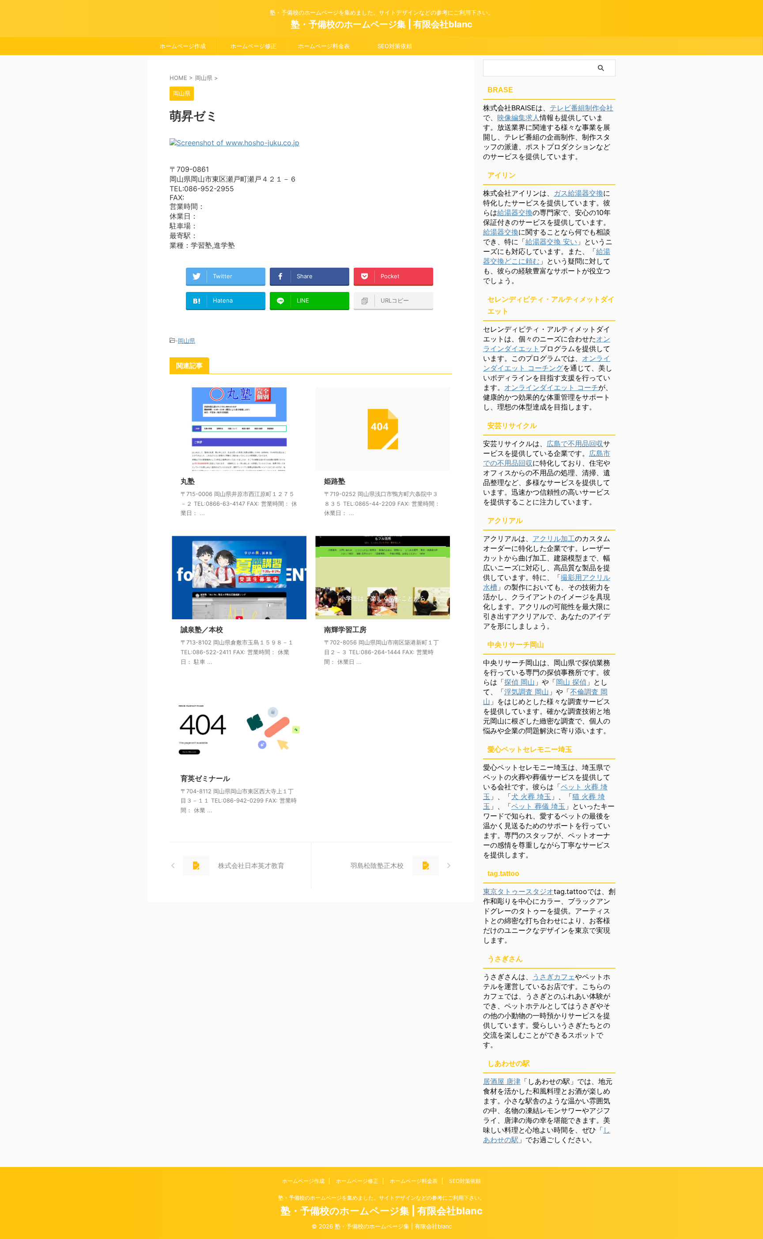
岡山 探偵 (571, 682)
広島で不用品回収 (575, 443)
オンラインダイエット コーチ (551, 387)
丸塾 (188, 481)
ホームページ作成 (183, 45)
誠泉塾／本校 (202, 629)
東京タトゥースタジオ (518, 891)
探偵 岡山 (519, 682)
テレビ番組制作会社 (581, 107)
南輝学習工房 (345, 629)
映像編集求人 (518, 117)
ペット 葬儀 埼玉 (538, 806)
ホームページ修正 (253, 45)
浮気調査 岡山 (526, 691)
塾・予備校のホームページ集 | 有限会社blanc (381, 24)
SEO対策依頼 (395, 45)
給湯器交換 (515, 212)
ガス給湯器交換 (578, 193)
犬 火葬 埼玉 (531, 796)
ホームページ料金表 (324, 45)
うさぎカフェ (554, 976)
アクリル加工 (554, 538)
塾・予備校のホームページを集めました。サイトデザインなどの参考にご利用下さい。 (381, 1197)
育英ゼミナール (205, 778)
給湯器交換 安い (551, 241)
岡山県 (186, 340)
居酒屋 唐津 (502, 1081)
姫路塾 (334, 481)
